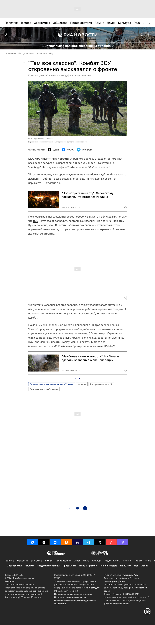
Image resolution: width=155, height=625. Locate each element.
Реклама (29, 565)
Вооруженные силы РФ (101, 384)
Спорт (77, 560)
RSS (136, 565)
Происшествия (63, 560)
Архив (144, 565)
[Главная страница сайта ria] (77, 34)
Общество (22, 560)
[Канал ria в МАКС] (32, 542)
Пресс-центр (69, 565)
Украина (82, 384)
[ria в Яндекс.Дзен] (43, 542)
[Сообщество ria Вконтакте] (55, 542)
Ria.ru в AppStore (88, 565)
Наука (86, 560)
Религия (127, 560)
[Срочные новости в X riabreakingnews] (111, 542)
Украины (112, 333)
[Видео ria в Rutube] (77, 542)
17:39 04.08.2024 (13, 53)
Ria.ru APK (125, 565)
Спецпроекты (14, 565)
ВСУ (35, 220)
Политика (9, 560)
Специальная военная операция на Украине (51, 384)
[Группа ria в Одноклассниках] (66, 542)
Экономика (36, 560)
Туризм (138, 560)
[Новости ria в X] (99, 542)
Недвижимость (112, 560)
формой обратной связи (116, 603)
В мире (49, 560)
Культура (97, 560)
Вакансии (9, 581)
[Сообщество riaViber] (122, 542)
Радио (148, 560)
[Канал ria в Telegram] (88, 542)
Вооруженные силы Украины (44, 389)
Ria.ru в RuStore (109, 565)
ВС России (59, 225)
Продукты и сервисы (48, 565)
